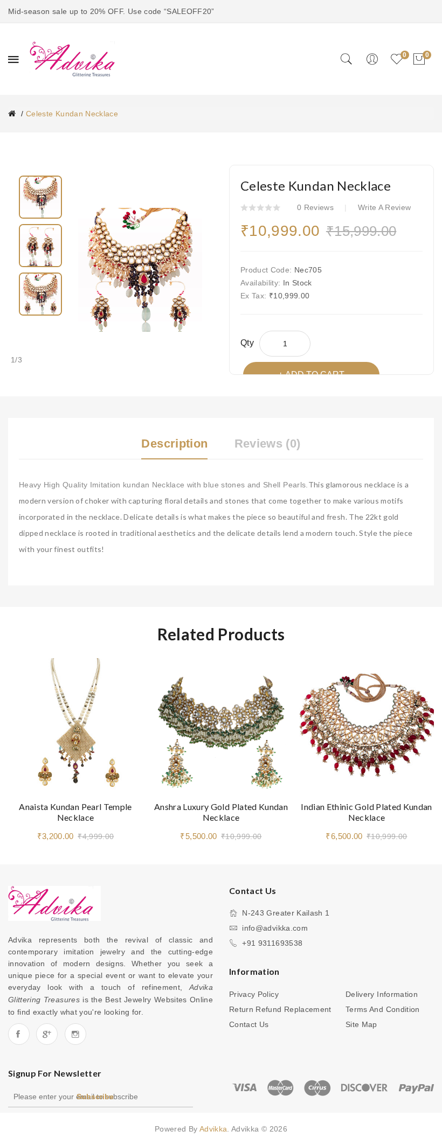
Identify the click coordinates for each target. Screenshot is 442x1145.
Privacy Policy (254, 994)
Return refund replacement (280, 1009)
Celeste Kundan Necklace (72, 113)
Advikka (213, 1129)
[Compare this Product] (124, 701)
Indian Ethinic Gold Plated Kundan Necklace (366, 811)
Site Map (361, 1024)
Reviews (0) (267, 443)
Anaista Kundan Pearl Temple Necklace (75, 811)
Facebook (19, 1034)
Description (174, 443)
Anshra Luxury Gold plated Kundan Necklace (221, 811)
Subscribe (95, 1096)
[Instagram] (75, 1034)
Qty (247, 342)
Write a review (384, 207)
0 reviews (315, 207)
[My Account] (372, 59)
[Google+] (47, 1034)
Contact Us (249, 1024)
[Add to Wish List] (124, 677)
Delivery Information (382, 994)
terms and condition (383, 1009)
